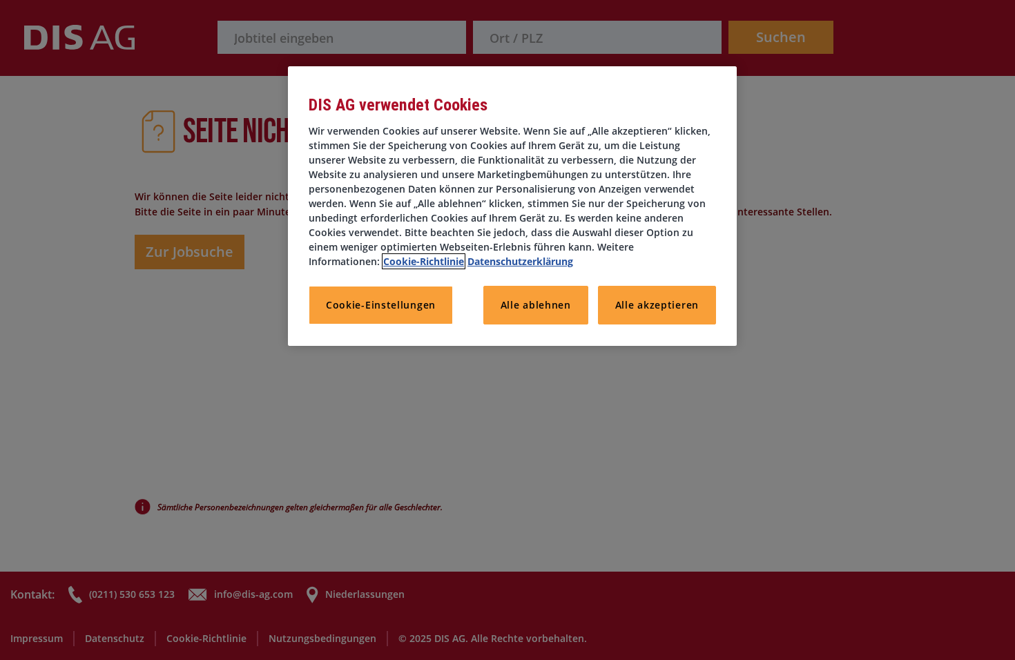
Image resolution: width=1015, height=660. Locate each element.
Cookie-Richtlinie (423, 261)
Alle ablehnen (536, 304)
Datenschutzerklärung (520, 261)
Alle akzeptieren (657, 304)
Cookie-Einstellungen (381, 304)
